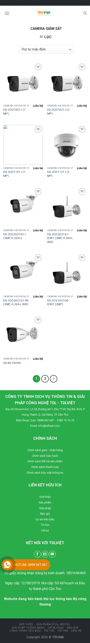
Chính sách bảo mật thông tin (45, 472)
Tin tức (45, 524)
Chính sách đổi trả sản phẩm (45, 461)
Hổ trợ (63, 630)
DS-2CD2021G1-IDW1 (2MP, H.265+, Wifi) (60, 238)
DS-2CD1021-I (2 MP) (58, 111)
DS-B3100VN (12, 363)
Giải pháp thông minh (28, 627)
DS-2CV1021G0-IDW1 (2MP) (58, 302)
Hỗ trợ (45, 530)
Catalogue (56, 627)
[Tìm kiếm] (85, 13)
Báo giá (45, 513)
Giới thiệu (45, 496)
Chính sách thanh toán (45, 467)
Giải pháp (45, 508)
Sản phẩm (45, 502)
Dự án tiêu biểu (45, 519)
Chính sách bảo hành (45, 455)
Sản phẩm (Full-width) (53, 624)
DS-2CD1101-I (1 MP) (14, 173)
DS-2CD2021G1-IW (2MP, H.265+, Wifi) (15, 302)
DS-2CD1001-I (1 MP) (14, 111)
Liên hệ (76, 630)
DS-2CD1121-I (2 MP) (58, 173)
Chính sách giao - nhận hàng (45, 450)
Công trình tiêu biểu (25, 630)
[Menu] (7, 13)
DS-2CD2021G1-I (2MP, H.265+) (14, 236)
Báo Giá (72, 627)
